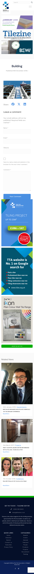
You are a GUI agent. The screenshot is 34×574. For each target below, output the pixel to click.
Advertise (8, 537)
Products (25, 547)
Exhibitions (20, 479)
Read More (6, 414)
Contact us (8, 542)
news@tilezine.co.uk (18, 512)
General (25, 540)
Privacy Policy (8, 547)
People (25, 544)
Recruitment (25, 552)
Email (5, 138)
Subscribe (8, 544)
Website (6, 148)
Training (25, 554)
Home (8, 535)
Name (5, 128)
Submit (8, 540)
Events (25, 537)
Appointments (21, 407)
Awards (25, 535)
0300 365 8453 (18, 509)
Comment (7, 170)
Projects (18, 445)
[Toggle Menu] (30, 7)
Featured (25, 542)
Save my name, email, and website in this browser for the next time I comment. (16, 163)
